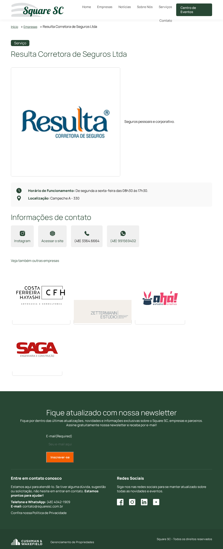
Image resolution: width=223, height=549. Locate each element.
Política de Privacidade (49, 513)
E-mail (59, 436)
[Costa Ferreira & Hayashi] (41, 321)
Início (14, 27)
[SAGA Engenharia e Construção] (37, 373)
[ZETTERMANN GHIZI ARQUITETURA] (103, 321)
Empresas (30, 27)
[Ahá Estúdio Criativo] (160, 321)
